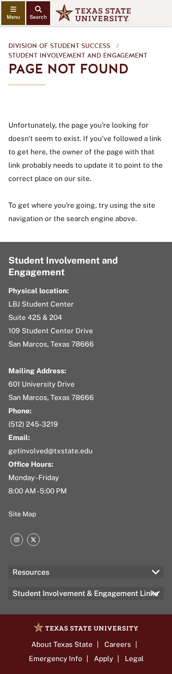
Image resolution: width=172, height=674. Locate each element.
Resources (31, 572)
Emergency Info (55, 658)
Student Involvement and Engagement (77, 55)
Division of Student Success (59, 46)
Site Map (22, 514)
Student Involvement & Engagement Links (85, 593)
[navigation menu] (13, 13)
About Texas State (62, 644)
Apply (103, 658)
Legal (134, 658)
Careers (117, 644)
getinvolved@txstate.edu (50, 451)
